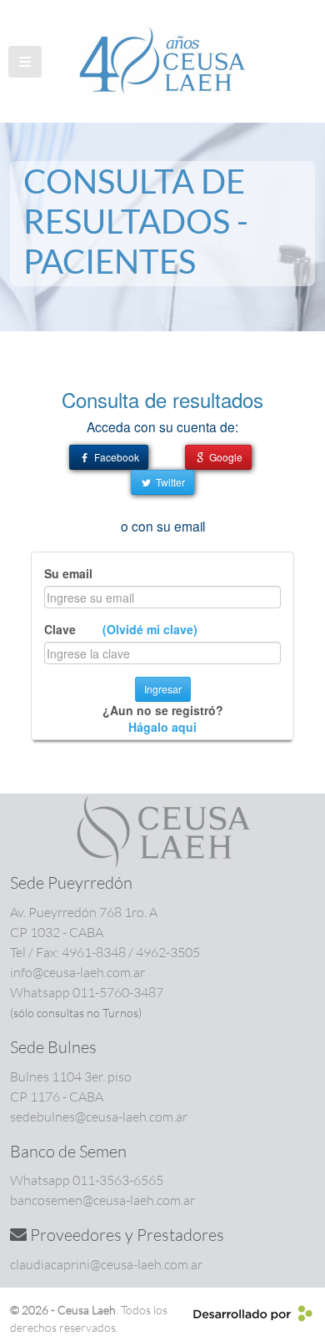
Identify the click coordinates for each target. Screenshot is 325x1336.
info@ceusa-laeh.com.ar (77, 972)
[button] (25, 62)
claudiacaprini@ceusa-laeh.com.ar (106, 1264)
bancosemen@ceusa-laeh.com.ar (102, 1200)
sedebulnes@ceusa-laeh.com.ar (99, 1116)
